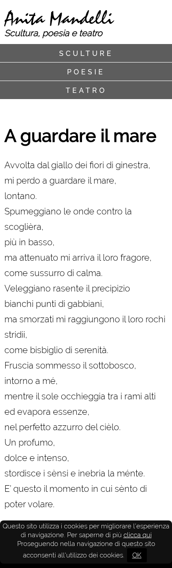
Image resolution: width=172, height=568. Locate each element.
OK (137, 555)
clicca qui (137, 535)
